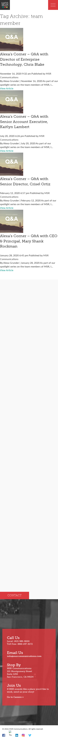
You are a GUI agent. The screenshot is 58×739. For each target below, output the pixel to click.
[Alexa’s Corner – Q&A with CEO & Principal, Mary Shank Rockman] (11, 231)
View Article (6, 88)
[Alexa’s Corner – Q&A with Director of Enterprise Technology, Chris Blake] (11, 49)
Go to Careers (14, 697)
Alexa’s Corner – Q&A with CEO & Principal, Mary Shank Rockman (28, 241)
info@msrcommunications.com (24, 656)
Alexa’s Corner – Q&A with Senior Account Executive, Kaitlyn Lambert (24, 121)
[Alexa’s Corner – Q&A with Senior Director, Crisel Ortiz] (11, 174)
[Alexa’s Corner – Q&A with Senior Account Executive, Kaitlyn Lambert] (11, 111)
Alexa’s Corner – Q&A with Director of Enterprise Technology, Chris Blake (24, 59)
